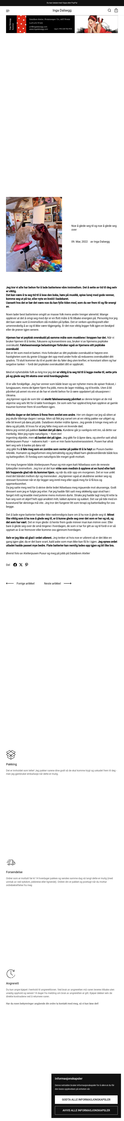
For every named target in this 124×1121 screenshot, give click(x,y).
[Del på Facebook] (15, 564)
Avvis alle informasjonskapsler (86, 1110)
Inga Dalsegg (62, 10)
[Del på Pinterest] (26, 564)
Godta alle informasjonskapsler (86, 1099)
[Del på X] (21, 564)
